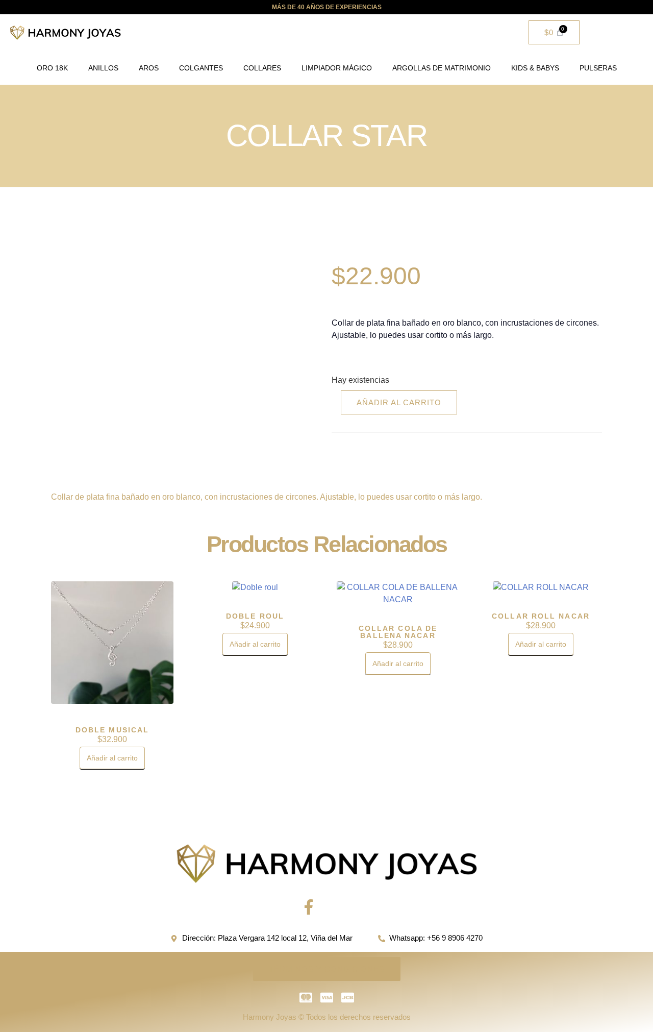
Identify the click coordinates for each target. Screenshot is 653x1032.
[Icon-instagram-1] (344, 907)
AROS (149, 68)
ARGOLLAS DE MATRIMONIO (441, 68)
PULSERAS (598, 68)
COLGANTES (201, 68)
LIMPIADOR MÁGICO (337, 68)
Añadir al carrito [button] (112, 758)
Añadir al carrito (399, 402)
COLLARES (262, 68)
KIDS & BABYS (535, 68)
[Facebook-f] (308, 907)
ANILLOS (103, 68)
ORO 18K (52, 68)
